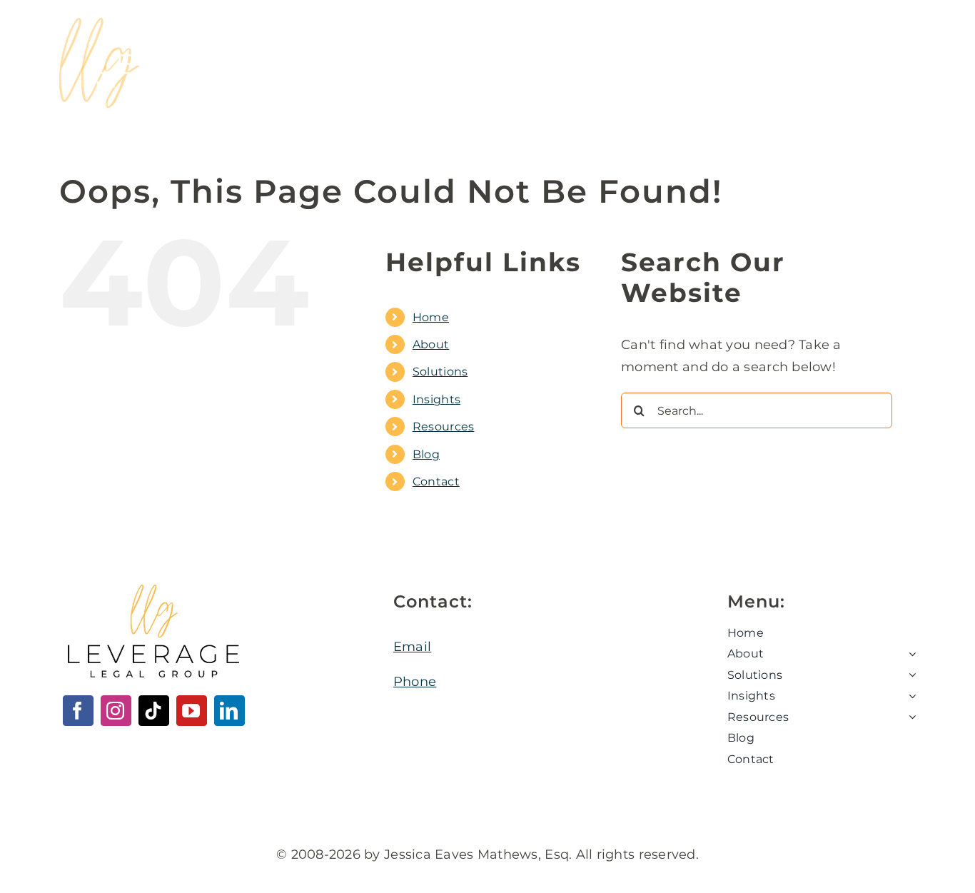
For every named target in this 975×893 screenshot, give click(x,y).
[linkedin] (229, 710)
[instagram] (116, 710)
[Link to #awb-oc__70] (858, 63)
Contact (436, 481)
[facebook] (78, 710)
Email (412, 647)
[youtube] (191, 710)
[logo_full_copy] (173, 24)
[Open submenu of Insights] (909, 696)
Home (431, 317)
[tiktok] (153, 710)
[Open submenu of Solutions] (909, 675)
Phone (414, 682)
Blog (426, 454)
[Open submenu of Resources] (909, 717)
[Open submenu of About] (909, 654)
